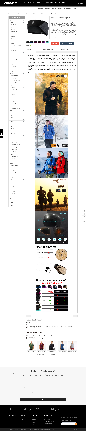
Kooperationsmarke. (35, 424)
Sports (11, 22)
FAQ (9, 417)
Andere (13, 71)
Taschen (13, 69)
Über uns (33, 417)
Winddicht (34, 319)
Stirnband (28, 319)
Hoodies (13, 54)
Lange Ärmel (14, 57)
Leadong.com (47, 429)
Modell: (28, 49)
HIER (75, 8)
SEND (43, 399)
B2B (10, 20)
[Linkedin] (1, 133)
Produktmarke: (46, 49)
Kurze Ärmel (14, 59)
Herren (11, 40)
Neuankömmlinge (14, 41)
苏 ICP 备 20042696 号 (55, 429)
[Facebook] (1, 130)
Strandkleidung (14, 31)
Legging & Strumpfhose (16, 45)
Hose (13, 186)
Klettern (12, 33)
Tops (12, 52)
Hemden (13, 62)
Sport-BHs (14, 106)
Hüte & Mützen (15, 66)
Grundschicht (13, 50)
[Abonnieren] (76, 424)
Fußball (12, 34)
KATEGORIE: (62, 49)
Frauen (11, 73)
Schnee (12, 38)
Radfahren (13, 36)
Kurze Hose (14, 47)
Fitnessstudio (13, 24)
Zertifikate (34, 419)
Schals (13, 68)
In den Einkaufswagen (67, 43)
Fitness (12, 123)
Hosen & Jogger (15, 48)
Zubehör (13, 64)
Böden (12, 43)
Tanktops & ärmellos (16, 61)
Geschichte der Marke (36, 420)
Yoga (12, 27)
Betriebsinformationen (42, 51)
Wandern (13, 29)
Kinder (11, 110)
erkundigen (54, 43)
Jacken (13, 55)
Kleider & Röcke (15, 78)
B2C (10, 119)
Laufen (12, 124)
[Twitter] (1, 137)
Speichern (24, 4)
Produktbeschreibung (31, 51)
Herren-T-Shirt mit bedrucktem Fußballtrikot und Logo (31, 353)
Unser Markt (34, 422)
